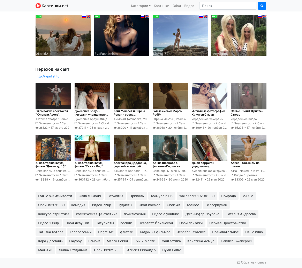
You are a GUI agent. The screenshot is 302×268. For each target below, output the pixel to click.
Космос (193, 205)
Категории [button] (139, 6)
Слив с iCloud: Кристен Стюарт (247, 112)
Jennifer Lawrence (191, 232)
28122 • (54, 127)
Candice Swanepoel (236, 241)
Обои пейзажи (191, 223)
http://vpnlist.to (48, 76)
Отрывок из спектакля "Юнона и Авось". (52, 112)
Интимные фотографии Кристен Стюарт (208, 112)
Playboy (75, 241)
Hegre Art (106, 232)
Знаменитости (49, 123)
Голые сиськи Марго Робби (167, 112)
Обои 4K (173, 205)
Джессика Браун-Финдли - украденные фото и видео (90, 114)
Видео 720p (101, 205)
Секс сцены (70, 123)
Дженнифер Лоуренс (202, 214)
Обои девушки (77, 223)
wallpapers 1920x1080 (197, 196)
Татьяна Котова (50, 232)
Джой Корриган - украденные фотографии (204, 166)
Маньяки (45, 250)
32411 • (210, 179)
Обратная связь (253, 262)
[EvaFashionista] (121, 35)
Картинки (161, 6)
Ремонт (94, 241)
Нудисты (125, 205)
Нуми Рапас (172, 250)
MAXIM (247, 196)
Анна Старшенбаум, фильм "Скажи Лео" (89, 164)
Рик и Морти (145, 241)
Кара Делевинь (50, 241)
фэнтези (126, 232)
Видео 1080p (48, 223)
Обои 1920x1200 (107, 250)
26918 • (173, 127)
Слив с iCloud (90, 196)
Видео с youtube (165, 214)
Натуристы (105, 223)
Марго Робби (117, 241)
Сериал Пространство (227, 223)
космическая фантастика (96, 214)
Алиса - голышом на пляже (245, 164)
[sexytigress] (238, 35)
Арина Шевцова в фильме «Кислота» (166, 164)
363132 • (97, 179)
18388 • (56, 179)
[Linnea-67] (180, 35)
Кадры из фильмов (155, 232)
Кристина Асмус (200, 241)
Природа (228, 196)
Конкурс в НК (162, 196)
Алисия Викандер (141, 250)
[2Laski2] (63, 35)
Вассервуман (216, 205)
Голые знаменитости (55, 196)
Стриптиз (115, 196)
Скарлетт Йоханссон (155, 223)
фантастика (171, 241)
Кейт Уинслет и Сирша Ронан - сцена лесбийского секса (129, 114)
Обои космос (149, 205)
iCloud (105, 123)
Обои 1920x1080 (51, 205)
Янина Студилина (73, 250)
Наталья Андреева (241, 214)
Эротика (251, 175)
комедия (78, 205)
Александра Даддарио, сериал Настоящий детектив (130, 166)
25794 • (135, 179)
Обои (177, 6)
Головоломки (81, 232)
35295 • (251, 127)
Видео (189, 6)
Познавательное (225, 232)
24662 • (172, 179)
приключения (135, 214)
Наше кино (254, 232)
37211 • (94, 127)
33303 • (249, 179)
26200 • (134, 127)
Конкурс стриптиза (53, 214)
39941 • (212, 127)
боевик (126, 223)
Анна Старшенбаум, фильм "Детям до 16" (51, 164)
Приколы (137, 196)
